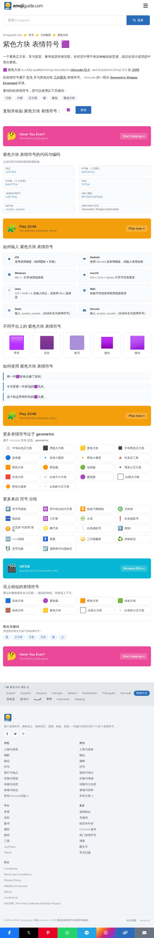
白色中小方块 (55, 477)
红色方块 (14, 477)
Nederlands (89, 693)
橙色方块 (14, 467)
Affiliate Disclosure (15, 886)
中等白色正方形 (18, 448)
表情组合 (85, 812)
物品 (7, 761)
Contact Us (11, 897)
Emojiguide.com (12, 35)
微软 (7, 829)
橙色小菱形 (90, 457)
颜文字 (83, 846)
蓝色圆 (13, 457)
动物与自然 (11, 784)
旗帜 (7, 755)
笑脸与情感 (11, 778)
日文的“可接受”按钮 (19, 529)
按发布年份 (86, 823)
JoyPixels (10, 846)
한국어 (24, 699)
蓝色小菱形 (53, 457)
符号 (31, 35)
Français (57, 693)
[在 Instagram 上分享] (106, 933)
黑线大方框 (53, 448)
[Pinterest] (23, 734)
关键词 (83, 817)
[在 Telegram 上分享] (86, 933)
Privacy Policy (12, 880)
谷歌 (7, 817)
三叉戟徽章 (90, 539)
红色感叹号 (128, 518)
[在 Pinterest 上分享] (48, 933)
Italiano (72, 693)
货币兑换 (14, 548)
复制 (83, 110)
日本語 (10, 699)
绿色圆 (87, 467)
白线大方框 (128, 477)
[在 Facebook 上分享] (9, 933)
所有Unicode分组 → (16, 796)
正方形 (33, 98)
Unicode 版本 (87, 829)
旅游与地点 (86, 772)
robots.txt (145, 920)
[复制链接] (125, 933)
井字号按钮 (15, 509)
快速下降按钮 (92, 509)
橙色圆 (50, 467)
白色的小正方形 (56, 486)
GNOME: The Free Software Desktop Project (32, 903)
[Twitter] (15, 734)
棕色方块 (14, 610)
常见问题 (85, 852)
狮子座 (50, 528)
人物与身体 (11, 749)
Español (26, 693)
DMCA (8, 892)
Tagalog (80, 699)
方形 (31, 637)
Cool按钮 (14, 539)
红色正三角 (128, 457)
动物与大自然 (87, 784)
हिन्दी (49, 699)
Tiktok (7, 852)
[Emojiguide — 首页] (7, 718)
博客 (82, 841)
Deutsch (41, 693)
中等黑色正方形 (131, 448)
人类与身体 (86, 749)
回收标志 (127, 539)
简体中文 (141, 693)
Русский (126, 693)
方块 (8, 98)
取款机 (13, 518)
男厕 (49, 539)
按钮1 (124, 528)
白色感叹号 (90, 528)
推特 (7, 835)
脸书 (7, 823)
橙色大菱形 (15, 486)
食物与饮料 (86, 790)
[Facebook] (7, 734)
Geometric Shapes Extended (100, 209)
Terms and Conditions (17, 874)
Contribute (10, 868)
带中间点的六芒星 (57, 509)
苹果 (7, 812)
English (10, 693)
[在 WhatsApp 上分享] (67, 933)
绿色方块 (127, 601)
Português (108, 693)
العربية (38, 699)
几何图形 (46, 35)
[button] (39, 170)
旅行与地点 (11, 772)
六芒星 (50, 518)
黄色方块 (89, 448)
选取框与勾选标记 (57, 548)
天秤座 (125, 509)
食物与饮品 (11, 790)
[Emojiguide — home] (23, 6)
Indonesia (63, 699)
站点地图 (131, 920)
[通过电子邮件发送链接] (144, 933)
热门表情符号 (87, 835)
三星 (7, 841)
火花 (86, 518)
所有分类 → (86, 796)
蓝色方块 (14, 601)
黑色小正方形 (129, 467)
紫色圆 (87, 477)
